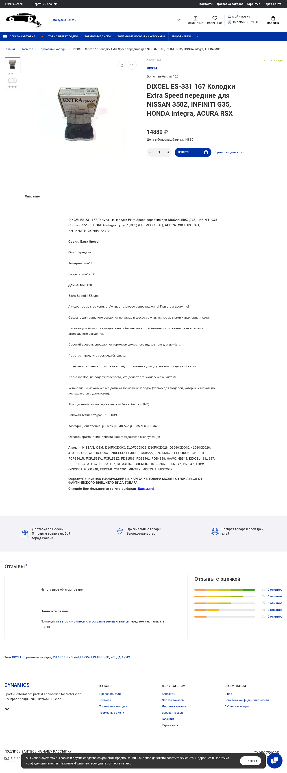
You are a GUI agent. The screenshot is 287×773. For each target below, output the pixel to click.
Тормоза (105, 700)
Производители (110, 693)
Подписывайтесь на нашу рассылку (38, 751)
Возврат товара (172, 712)
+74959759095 (13, 4)
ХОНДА (115, 657)
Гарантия (253, 4)
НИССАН (86, 657)
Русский (239, 22)
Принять (251, 760)
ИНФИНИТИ (101, 657)
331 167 (57, 657)
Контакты (206, 4)
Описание (32, 196)
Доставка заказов (230, 4)
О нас (228, 693)
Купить (184, 152)
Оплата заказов (173, 700)
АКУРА (126, 657)
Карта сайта (272, 4)
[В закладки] (132, 65)
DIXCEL (17, 657)
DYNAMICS (17, 685)
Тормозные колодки (63, 36)
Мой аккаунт (241, 16)
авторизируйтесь (72, 621)
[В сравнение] (121, 65)
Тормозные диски (98, 36)
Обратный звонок (45, 4)
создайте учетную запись (110, 621)
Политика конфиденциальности (246, 700)
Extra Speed (71, 657)
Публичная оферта (237, 706)
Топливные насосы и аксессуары (141, 36)
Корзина (273, 23)
